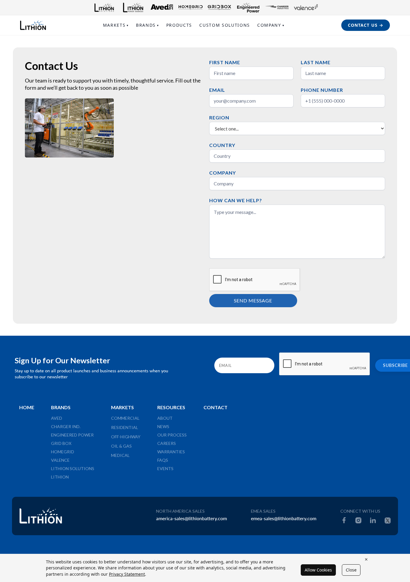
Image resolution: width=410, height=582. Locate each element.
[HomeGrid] (191, 7)
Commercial (125, 418)
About (165, 418)
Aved (56, 418)
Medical (120, 455)
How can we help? (235, 200)
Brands (147, 25)
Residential (124, 427)
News (163, 426)
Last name (315, 62)
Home (26, 407)
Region (219, 117)
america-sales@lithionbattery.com (191, 518)
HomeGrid (62, 451)
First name (224, 62)
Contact (215, 407)
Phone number (322, 90)
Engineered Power (72, 434)
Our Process (172, 434)
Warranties (171, 451)
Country (222, 145)
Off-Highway (125, 436)
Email (217, 90)
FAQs (162, 460)
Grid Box (61, 443)
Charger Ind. (65, 426)
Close (351, 570)
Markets (116, 25)
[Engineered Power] (248, 7)
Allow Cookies (318, 570)
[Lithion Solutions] (104, 7)
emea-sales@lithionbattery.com (283, 518)
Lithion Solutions (72, 468)
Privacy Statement (127, 574)
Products (179, 25)
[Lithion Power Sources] (133, 7)
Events (165, 468)
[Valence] (306, 7)
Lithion (60, 476)
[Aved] (162, 7)
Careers (166, 443)
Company (270, 25)
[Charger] (277, 7)
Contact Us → (365, 25)
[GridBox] (219, 7)
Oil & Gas (121, 445)
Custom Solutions (224, 25)
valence (60, 460)
